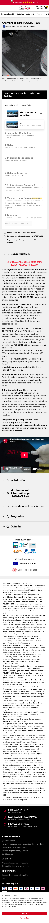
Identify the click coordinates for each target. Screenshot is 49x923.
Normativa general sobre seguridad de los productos (23, 844)
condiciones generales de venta (15, 847)
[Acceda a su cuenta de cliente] (41, 8)
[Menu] (9, 8)
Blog (4, 878)
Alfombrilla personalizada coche (15, 863)
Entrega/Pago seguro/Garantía (15, 875)
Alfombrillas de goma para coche (15, 866)
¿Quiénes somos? (8, 841)
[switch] (8, 14)
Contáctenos (7, 854)
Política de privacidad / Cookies (15, 851)
